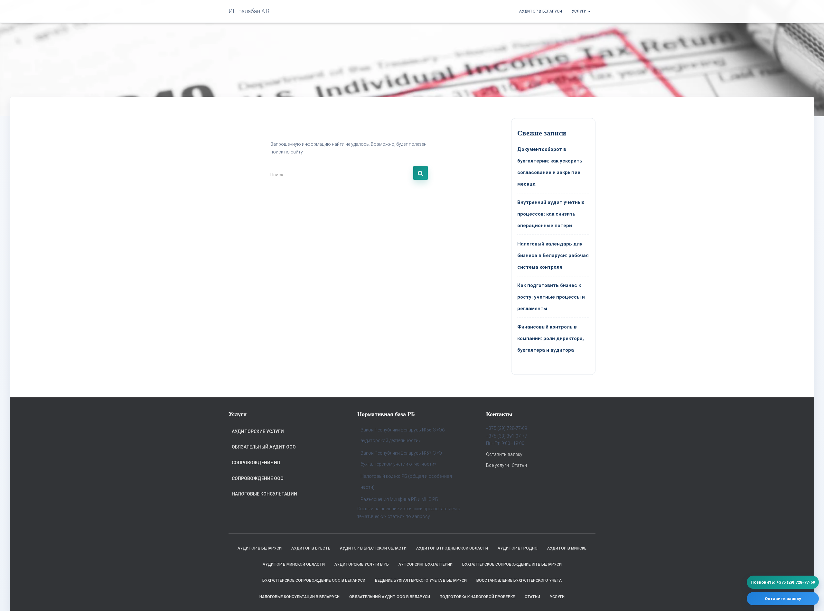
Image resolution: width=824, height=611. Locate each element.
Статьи (519, 465)
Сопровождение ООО (258, 478)
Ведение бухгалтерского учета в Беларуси (421, 580)
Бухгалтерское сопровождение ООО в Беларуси (313, 580)
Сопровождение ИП (256, 462)
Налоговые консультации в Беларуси (299, 597)
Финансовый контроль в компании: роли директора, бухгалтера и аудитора (550, 338)
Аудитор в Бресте (310, 548)
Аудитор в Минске (566, 548)
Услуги (579, 11)
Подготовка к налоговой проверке (477, 597)
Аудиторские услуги (258, 431)
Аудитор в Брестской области (373, 548)
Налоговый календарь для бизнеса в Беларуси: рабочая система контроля (553, 255)
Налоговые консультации (264, 493)
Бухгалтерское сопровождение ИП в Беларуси (512, 564)
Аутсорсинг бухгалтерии (425, 564)
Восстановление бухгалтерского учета (519, 580)
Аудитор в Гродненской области (452, 548)
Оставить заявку (504, 454)
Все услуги (497, 465)
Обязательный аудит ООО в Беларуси (389, 597)
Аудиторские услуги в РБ (361, 564)
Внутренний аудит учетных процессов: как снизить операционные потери (550, 213)
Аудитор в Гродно (518, 548)
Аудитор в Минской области (294, 564)
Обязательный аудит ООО (264, 446)
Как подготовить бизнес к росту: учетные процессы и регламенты (551, 296)
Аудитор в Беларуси (540, 11)
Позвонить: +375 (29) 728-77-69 (783, 582)
